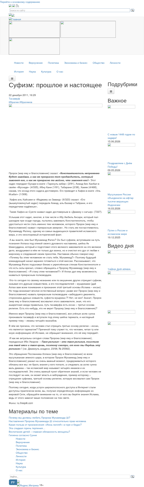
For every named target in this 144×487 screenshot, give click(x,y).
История (19, 71)
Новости (19, 62)
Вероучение (36, 62)
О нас (60, 71)
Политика (53, 62)
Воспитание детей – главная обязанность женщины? (39, 431)
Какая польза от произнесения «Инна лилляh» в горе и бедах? (45, 424)
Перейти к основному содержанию (20, 2)
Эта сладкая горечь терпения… (27, 428)
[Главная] (16, 18)
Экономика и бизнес (75, 62)
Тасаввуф (14, 98)
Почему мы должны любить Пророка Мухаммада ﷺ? (39, 417)
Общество (98, 62)
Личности (115, 62)
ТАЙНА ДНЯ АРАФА (119, 269)
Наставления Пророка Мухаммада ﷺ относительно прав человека (47, 421)
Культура (46, 71)
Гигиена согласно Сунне (23, 435)
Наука (32, 71)
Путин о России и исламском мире (117, 232)
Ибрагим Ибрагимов (20, 102)
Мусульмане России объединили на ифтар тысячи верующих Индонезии (120, 200)
